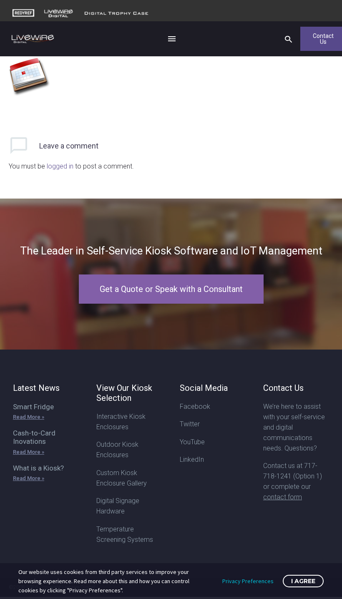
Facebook (195, 406)
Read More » (28, 417)
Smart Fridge (33, 407)
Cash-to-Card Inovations (34, 437)
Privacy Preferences (248, 581)
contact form (282, 497)
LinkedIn (192, 459)
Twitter (190, 424)
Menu (172, 39)
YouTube (192, 442)
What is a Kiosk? (38, 468)
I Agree (303, 581)
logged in (60, 166)
